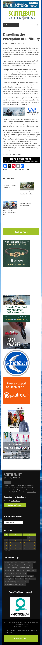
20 (20, 545)
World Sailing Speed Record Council (15, 584)
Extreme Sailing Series (26, 567)
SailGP (24, 573)
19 (15, 545)
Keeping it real (20, 570)
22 (29, 545)
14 (24, 543)
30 (34, 548)
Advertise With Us (23, 630)
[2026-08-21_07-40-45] (21, 7)
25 (10, 548)
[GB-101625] (21, 116)
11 (10, 543)
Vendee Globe (19, 579)
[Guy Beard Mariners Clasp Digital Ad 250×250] (16, 266)
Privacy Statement (10, 630)
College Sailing (9, 565)
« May (5, 551)
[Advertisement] (16, 280)
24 (6, 548)
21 (24, 545)
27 (20, 548)
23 (34, 545)
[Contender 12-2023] (16, 376)
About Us (34, 630)
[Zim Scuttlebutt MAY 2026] (16, 459)
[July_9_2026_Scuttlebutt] (16, 321)
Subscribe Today (14, 505)
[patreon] (16, 404)
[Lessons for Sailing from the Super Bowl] (27, 190)
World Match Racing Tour (12, 581)
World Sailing (24, 581)
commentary (13, 169)
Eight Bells (15, 567)
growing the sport (10, 570)
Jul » (9, 551)
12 (15, 543)
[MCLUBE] (16, 349)
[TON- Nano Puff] (16, 431)
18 (10, 545)
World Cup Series (30, 579)
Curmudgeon (28, 565)
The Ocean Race (9, 576)
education (7, 567)
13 (20, 543)
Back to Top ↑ (21, 232)
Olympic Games (31, 570)
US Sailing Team (9, 579)
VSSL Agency (23, 626)
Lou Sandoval (24, 169)
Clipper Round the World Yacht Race (25, 562)
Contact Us (8, 632)
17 (6, 545)
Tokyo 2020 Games (21, 576)
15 (29, 543)
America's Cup (9, 562)
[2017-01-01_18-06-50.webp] (20, 607)
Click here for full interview (11, 154)
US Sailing (30, 576)
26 (15, 548)
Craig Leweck (18, 565)
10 (6, 543)
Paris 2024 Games (9, 573)
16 (34, 543)
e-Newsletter (31, 492)
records (18, 573)
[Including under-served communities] (10, 208)
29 (29, 548)
